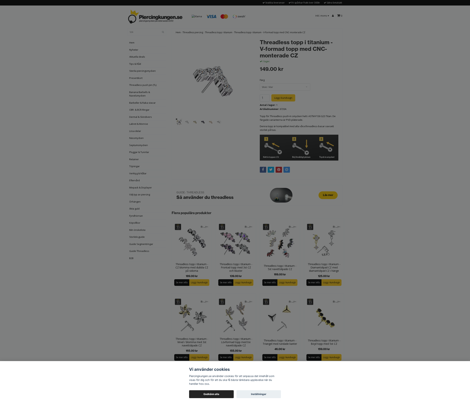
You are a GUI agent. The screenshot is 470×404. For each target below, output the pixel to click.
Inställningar (258, 394)
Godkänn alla (211, 394)
